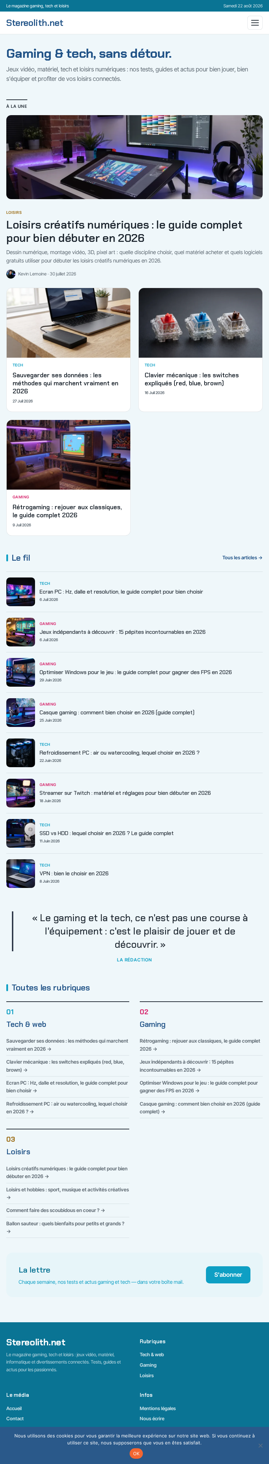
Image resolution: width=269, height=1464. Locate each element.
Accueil (14, 1408)
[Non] (260, 1445)
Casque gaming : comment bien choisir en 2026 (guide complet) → (200, 1107)
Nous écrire (152, 1418)
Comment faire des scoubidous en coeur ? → (55, 1210)
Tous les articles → (242, 557)
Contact (15, 1418)
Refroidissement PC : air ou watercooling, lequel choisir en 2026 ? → (66, 1107)
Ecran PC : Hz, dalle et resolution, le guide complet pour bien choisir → (67, 1086)
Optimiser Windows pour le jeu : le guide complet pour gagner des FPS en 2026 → (199, 1086)
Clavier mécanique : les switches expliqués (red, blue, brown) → (65, 1065)
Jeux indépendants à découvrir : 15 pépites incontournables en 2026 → (187, 1065)
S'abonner (228, 1274)
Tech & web (26, 1024)
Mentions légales (158, 1408)
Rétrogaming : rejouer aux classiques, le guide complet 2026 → (200, 1044)
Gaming (153, 1024)
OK (136, 1453)
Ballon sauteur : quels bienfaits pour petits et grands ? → (65, 1227)
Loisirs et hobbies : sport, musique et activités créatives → (67, 1193)
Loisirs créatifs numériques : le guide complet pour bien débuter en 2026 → (66, 1172)
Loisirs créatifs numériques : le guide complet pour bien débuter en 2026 (124, 231)
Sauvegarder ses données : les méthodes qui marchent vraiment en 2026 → (67, 1044)
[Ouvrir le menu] (255, 23)
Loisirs (18, 1152)
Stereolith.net (34, 22)
